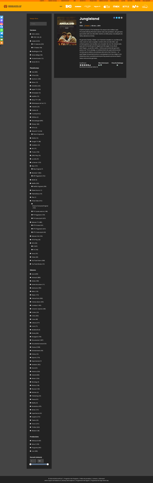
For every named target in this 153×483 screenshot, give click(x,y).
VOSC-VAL (37, 37)
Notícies (130, 1)
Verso (35, 253)
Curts (35, 326)
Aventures (36, 288)
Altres (35, 82)
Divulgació (36, 337)
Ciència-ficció (37, 298)
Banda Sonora (114, 1)
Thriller (36, 427)
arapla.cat (72, 480)
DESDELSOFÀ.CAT (58, 478)
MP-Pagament (39, 176)
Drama (87, 26)
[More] (1, 42)
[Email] (1, 39)
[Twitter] (1, 17)
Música (35, 385)
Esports (36, 357)
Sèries (35, 410)
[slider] (30, 464)
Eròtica (35, 354)
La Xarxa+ (36, 162)
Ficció (35, 368)
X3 (35, 250)
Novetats (83, 1)
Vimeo (35, 257)
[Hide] (0, 46)
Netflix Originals (39, 186)
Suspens (36, 417)
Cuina (35, 319)
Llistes (123, 1)
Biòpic (35, 295)
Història (36, 371)
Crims (35, 316)
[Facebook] (1, 26)
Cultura (36, 323)
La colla (35, 159)
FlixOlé (35, 138)
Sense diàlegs (37, 55)
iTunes (35, 152)
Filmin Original (38, 134)
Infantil (35, 375)
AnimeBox (36, 86)
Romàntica (36, 406)
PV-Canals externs (40, 211)
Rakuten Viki (37, 236)
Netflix (35, 183)
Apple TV (36, 89)
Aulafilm (35, 96)
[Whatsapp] (1, 30)
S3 (35, 246)
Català (36, 41)
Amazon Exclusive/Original (40, 207)
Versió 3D (35, 62)
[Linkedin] (1, 36)
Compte (42, 1)
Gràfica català (103, 1)
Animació (36, 277)
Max (35, 166)
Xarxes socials (52, 1)
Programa (36, 447)
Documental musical (39, 344)
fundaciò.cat (57, 480)
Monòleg (35, 382)
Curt (35, 451)
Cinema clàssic (38, 302)
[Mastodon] (1, 20)
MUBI (34, 180)
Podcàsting (36, 396)
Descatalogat (37, 121)
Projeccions (93, 1)
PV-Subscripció (39, 218)
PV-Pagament (39, 215)
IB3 (34, 148)
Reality (35, 403)
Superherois (37, 413)
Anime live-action (38, 284)
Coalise (35, 110)
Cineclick (35, 107)
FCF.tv (34, 127)
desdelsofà (36, 330)
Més (75, 1)
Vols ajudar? (146, 1)
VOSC (35, 34)
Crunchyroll (36, 114)
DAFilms (35, 117)
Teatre (35, 420)
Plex (34, 197)
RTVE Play (36, 240)
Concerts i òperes (39, 309)
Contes (35, 312)
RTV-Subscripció (39, 232)
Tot (61, 6)
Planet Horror (37, 190)
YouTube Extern (38, 260)
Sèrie (35, 444)
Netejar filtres (34, 18)
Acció (35, 274)
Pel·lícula (36, 441)
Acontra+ (36, 79)
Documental (37, 340)
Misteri (35, 378)
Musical (36, 389)
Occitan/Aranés (37, 58)
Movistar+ (36, 173)
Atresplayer (36, 93)
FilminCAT (37, 131)
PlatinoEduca (37, 194)
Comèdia (36, 305)
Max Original (38, 169)
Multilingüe (37, 51)
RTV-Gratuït (38, 225)
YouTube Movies (38, 264)
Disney (35, 333)
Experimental (37, 361)
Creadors (137, 1)
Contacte (95, 478)
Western (35, 431)
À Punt (35, 75)
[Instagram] (1, 23)
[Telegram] (1, 33)
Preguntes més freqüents (71, 478)
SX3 (34, 243)
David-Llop (106, 480)
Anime (35, 281)
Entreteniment (37, 350)
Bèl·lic (35, 291)
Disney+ (35, 124)
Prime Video (37, 201)
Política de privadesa (85, 478)
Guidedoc (36, 145)
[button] (114, 18)
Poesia (35, 399)
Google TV (36, 141)
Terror (35, 424)
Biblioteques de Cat (39, 103)
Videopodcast (65, 1)
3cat (35, 72)
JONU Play (36, 155)
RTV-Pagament (39, 229)
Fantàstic (36, 364)
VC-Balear (37, 47)
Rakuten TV (37, 222)
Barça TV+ (36, 100)
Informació (102, 478)
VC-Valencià (38, 44)
